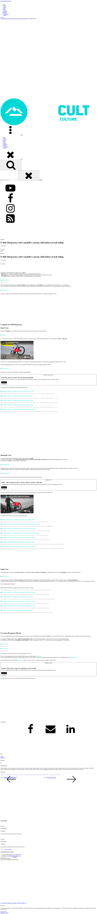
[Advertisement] (40, 700)
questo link (39, 656)
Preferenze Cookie (4, 912)
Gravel (4, 10)
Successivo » (9, 849)
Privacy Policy (4, 911)
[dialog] (48, 10)
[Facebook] (31, 733)
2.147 (5, 849)
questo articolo (73, 657)
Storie (4, 8)
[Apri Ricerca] (11, 165)
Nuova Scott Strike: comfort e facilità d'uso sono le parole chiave (11, 833)
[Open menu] (1, 2)
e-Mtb (4, 5)
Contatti (4, 15)
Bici (1, 239)
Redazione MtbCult (4, 828)
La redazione (6, 14)
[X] (11, 733)
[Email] (51, 733)
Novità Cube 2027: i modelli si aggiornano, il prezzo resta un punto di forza (13, 846)
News (4, 9)
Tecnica (4, 6)
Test (4, 4)
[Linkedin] (71, 733)
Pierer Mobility (20, 660)
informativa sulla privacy (15, 855)
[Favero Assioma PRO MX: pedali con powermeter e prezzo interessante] (16, 774)
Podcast (4, 12)
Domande (5, 11)
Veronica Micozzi (4, 765)
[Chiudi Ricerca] (28, 175)
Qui (1, 653)
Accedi (2, 17)
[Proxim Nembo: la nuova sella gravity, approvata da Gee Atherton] (46, 774)
